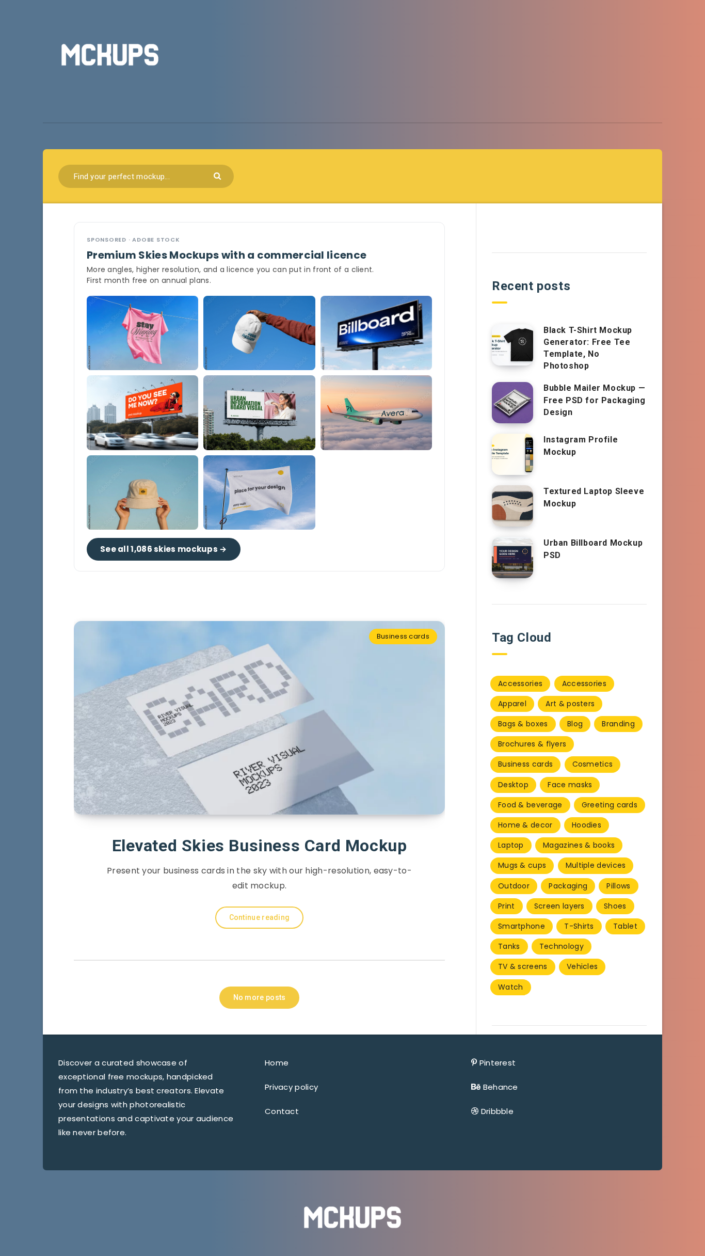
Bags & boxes (523, 724)
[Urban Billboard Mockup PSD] (512, 557)
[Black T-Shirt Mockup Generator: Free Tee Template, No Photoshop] (512, 344)
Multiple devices (596, 865)
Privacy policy (291, 1087)
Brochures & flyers (532, 744)
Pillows (618, 886)
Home (277, 1062)
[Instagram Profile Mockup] (512, 454)
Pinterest (497, 1062)
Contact (282, 1111)
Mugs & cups (522, 865)
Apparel (512, 703)
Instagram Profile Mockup (580, 445)
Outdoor (514, 886)
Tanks (509, 946)
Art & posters (570, 703)
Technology (561, 946)
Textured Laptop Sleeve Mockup (593, 497)
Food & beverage (530, 805)
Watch (510, 987)
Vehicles (582, 966)
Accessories (520, 683)
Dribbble (497, 1111)
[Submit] (218, 175)
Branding (618, 724)
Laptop (511, 845)
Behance (500, 1087)
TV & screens (523, 966)
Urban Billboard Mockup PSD (593, 549)
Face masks (570, 785)
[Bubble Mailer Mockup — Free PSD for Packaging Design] (512, 402)
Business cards (403, 636)
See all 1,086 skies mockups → (163, 549)
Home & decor (525, 825)
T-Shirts (579, 926)
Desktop (513, 785)
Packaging (568, 886)
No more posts (259, 997)
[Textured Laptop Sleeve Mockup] (512, 506)
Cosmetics (592, 764)
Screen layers (559, 906)
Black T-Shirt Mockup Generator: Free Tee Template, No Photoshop (587, 348)
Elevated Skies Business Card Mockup (259, 845)
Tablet (625, 926)
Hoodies (586, 825)
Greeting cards (609, 805)
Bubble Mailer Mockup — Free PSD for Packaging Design (594, 400)
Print (506, 906)
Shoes (615, 906)
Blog (575, 724)
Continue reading (259, 917)
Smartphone (521, 926)
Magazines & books (579, 845)
